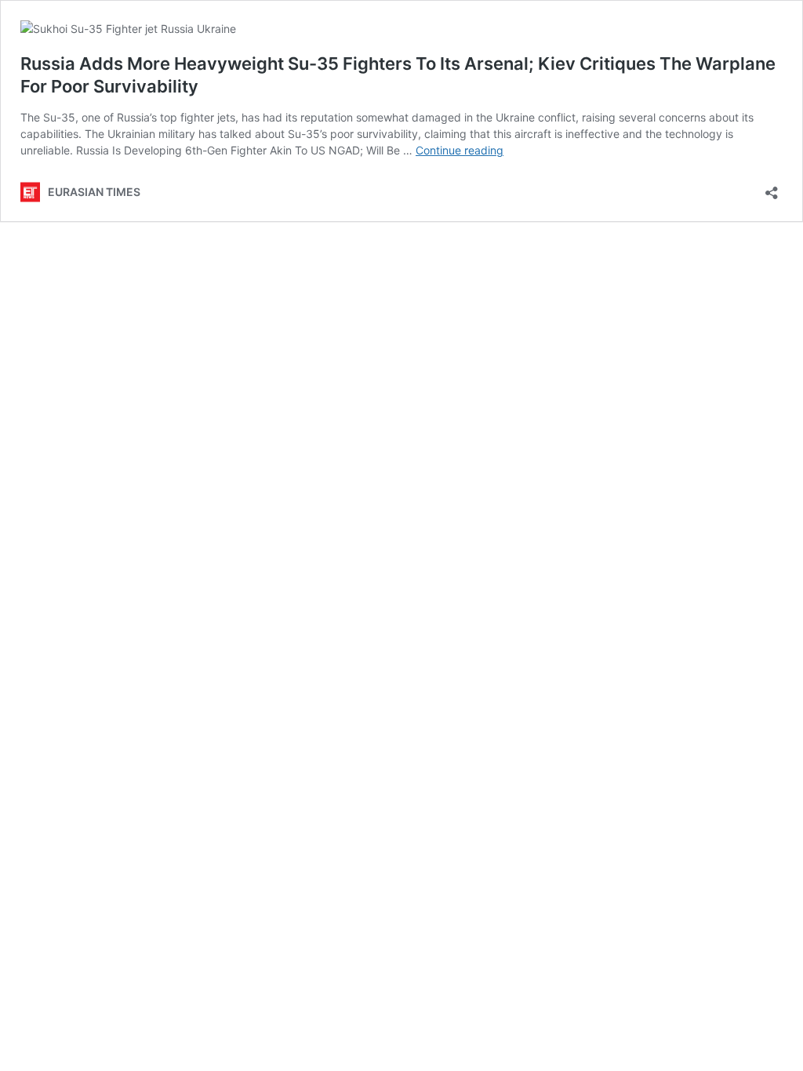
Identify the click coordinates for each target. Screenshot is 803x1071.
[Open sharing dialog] (772, 188)
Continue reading (459, 150)
